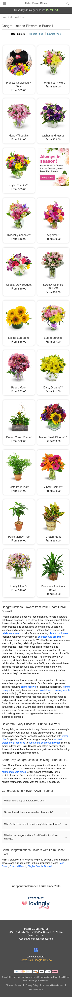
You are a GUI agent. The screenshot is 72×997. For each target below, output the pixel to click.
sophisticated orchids (49, 636)
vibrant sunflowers (58, 633)
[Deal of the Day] (53, 168)
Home (4, 17)
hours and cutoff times (14, 771)
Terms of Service (13, 985)
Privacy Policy (32, 985)
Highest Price (36, 33)
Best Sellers (18, 33)
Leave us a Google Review (36, 960)
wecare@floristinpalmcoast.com (36, 938)
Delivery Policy (36, 989)
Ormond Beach (18, 866)
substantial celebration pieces (44, 742)
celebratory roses (11, 633)
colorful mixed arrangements (54, 690)
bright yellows (28, 686)
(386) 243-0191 (36, 935)
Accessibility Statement (53, 985)
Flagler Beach (35, 866)
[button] (65, 989)
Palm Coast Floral (36, 3)
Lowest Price (54, 33)
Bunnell (48, 866)
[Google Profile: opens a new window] (36, 949)
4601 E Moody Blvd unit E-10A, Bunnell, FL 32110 (36, 932)
